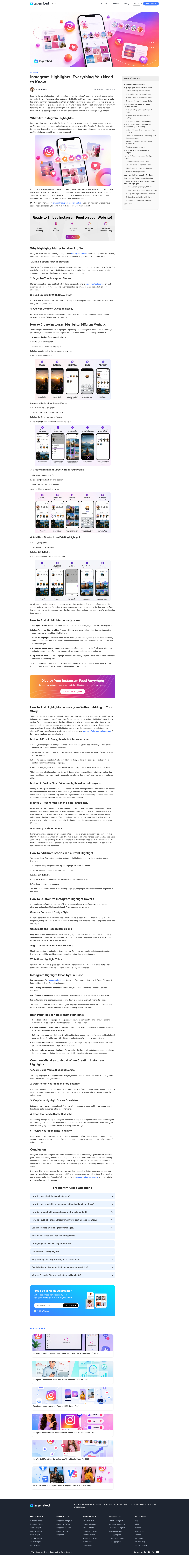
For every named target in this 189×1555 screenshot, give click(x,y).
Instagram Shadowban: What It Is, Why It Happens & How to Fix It (60, 1380)
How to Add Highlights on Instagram (137, 121)
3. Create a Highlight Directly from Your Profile (140, 111)
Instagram (34, 72)
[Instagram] (145, 1552)
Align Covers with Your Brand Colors (139, 168)
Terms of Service (141, 1545)
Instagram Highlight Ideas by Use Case (138, 175)
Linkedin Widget (36, 1531)
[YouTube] (157, 1552)
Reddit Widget (35, 1545)
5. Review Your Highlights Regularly (138, 200)
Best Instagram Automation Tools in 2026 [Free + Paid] (56, 1406)
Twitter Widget (35, 1528)
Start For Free (69, 1305)
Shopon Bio (60, 1535)
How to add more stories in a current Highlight (137, 151)
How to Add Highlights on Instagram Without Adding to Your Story (137, 125)
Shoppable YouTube (63, 1528)
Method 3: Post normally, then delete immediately (139, 142)
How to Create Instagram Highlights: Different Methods (137, 105)
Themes (115, 3)
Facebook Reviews (89, 1524)
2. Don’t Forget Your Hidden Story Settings (141, 190)
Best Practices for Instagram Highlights (138, 178)
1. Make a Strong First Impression (138, 91)
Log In (136, 3)
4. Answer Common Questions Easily (139, 101)
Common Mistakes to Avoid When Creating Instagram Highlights (139, 182)
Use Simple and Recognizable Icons (138, 165)
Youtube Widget (36, 1538)
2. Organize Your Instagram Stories (138, 94)
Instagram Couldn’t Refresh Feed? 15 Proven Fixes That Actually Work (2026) (65, 1353)
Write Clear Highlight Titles (135, 171)
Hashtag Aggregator (116, 1538)
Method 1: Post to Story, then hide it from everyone (140, 131)
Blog (136, 1521)
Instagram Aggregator (117, 1524)
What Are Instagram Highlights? (135, 84)
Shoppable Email (62, 1531)
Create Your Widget (71, 691)
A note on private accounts (135, 147)
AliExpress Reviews (89, 1538)
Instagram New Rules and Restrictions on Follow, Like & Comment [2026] (63, 1432)
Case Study (139, 1538)
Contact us (138, 1552)
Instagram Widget (36, 1521)
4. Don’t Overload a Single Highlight (138, 197)
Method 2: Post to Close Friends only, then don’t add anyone (141, 137)
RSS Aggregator (115, 1535)
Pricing (126, 3)
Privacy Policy (140, 1542)
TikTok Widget (35, 1542)
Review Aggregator (116, 1521)
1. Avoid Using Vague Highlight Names (139, 187)
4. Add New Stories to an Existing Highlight (138, 117)
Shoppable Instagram (64, 1521)
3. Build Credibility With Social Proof (139, 97)
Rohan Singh (41, 89)
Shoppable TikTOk (63, 1524)
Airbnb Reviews (88, 1528)
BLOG (54, 3)
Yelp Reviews (87, 1542)
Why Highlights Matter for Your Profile (138, 87)
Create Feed (71, 237)
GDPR (137, 1524)
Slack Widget (35, 1535)
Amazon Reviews (89, 1535)
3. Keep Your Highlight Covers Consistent (140, 194)
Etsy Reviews (87, 1545)
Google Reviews (88, 1521)
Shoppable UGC (62, 1517)
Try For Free (149, 3)
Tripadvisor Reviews (90, 1531)
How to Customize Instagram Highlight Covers (138, 157)
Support (104, 3)
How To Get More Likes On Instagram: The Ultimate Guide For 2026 (61, 1459)
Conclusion (128, 204)
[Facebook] (149, 1552)
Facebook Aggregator (117, 1528)
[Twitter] (153, 1552)
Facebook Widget (36, 1524)
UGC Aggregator (115, 1542)
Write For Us (139, 1531)
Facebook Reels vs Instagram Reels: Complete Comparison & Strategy (62, 1485)
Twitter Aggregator (116, 1531)
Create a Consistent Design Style (137, 161)
